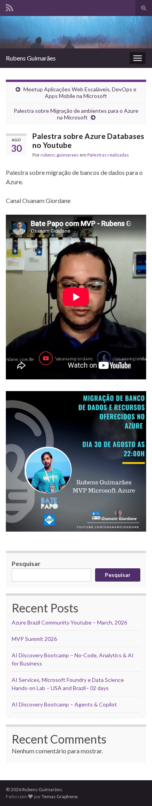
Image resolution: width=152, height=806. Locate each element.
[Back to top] (134, 788)
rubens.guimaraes (60, 155)
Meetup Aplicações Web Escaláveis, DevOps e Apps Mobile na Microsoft (79, 92)
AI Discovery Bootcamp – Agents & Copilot (64, 704)
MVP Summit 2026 (34, 638)
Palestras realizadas (108, 155)
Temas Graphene (60, 796)
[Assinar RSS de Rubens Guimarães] (9, 6)
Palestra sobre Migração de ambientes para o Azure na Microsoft (76, 114)
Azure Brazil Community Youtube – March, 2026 (69, 622)
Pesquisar (26, 563)
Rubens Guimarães (31, 58)
